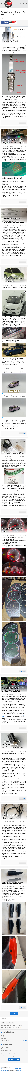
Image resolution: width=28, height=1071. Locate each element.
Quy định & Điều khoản (17, 1025)
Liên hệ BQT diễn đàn (6, 1025)
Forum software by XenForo (13, 1066)
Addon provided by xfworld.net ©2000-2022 (11, 1068)
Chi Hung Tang (6, 45)
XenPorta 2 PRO (4, 1070)
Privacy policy (4, 1027)
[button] (1, 4)
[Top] (19, 1027)
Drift (3, 1022)
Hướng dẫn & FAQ (13, 1027)
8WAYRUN (19, 1070)
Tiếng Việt (10, 1022)
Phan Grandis (5, 146)
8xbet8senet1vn (23, 1040)
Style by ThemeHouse (6, 1067)
